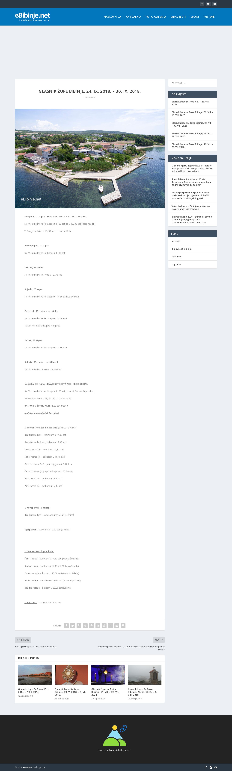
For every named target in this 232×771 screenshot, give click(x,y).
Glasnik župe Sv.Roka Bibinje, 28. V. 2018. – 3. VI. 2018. (70, 692)
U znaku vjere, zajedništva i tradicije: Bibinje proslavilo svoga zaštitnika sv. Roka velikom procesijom (192, 168)
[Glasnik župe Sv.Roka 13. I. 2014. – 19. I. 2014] (35, 675)
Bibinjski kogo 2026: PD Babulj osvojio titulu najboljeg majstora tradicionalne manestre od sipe (192, 219)
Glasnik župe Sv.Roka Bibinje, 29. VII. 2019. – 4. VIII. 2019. (142, 692)
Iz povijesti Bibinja (182, 248)
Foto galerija (156, 16)
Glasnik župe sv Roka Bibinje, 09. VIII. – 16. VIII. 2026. (192, 113)
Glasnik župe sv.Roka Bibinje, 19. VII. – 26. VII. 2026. (192, 145)
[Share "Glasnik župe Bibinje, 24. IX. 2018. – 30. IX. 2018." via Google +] (79, 626)
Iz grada (176, 264)
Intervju (176, 241)
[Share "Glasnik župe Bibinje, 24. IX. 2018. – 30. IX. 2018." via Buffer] (104, 626)
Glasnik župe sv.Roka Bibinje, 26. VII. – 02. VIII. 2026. (192, 135)
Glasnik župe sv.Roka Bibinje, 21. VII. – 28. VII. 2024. (105, 692)
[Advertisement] (116, 49)
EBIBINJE (27, 767)
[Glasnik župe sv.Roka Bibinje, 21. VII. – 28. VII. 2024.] (108, 675)
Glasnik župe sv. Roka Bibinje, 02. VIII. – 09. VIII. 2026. (192, 124)
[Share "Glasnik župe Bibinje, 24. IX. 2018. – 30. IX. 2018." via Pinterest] (91, 626)
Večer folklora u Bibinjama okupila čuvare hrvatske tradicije (191, 207)
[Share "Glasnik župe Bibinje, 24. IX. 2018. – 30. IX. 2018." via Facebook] (66, 626)
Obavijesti (178, 16)
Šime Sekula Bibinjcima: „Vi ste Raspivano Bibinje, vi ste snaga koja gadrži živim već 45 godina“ (191, 182)
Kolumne (176, 256)
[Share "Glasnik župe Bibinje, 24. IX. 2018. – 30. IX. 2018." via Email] (117, 626)
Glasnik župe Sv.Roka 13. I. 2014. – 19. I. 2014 (33, 690)
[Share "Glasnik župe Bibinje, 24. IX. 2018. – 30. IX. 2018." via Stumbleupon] (110, 626)
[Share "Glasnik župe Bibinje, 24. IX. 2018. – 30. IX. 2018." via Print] (123, 626)
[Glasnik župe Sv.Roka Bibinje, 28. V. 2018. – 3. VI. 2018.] (71, 675)
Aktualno (133, 16)
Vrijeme (209, 16)
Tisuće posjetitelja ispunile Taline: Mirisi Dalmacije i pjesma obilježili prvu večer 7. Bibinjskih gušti (190, 195)
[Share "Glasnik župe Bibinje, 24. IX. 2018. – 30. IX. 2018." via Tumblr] (85, 626)
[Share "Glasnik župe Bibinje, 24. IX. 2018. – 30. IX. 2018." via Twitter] (72, 626)
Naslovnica (112, 16)
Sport (195, 16)
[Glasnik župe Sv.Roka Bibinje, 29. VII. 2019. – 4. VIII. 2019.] (144, 675)
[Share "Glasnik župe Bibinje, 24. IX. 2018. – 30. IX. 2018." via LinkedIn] (98, 626)
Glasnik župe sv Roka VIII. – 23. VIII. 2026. (190, 103)
